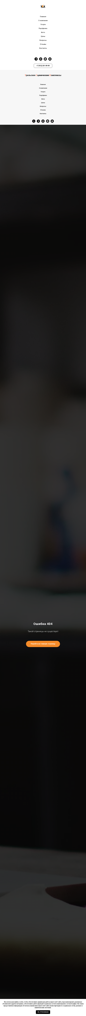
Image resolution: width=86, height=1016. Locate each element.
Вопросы (43, 40)
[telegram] (36, 59)
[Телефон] (33, 121)
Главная (43, 16)
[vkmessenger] (45, 59)
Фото (43, 32)
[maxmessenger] (40, 59)
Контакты (43, 48)
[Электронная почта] (49, 59)
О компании (43, 20)
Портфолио (43, 28)
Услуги (43, 24)
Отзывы (43, 44)
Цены (43, 36)
